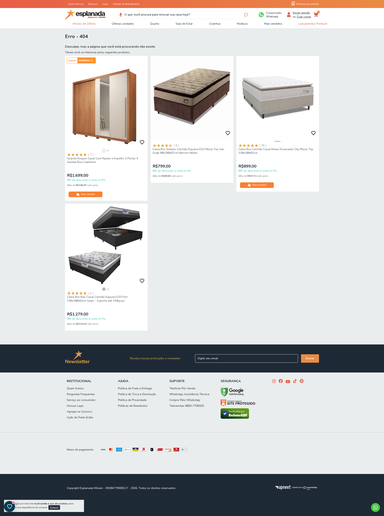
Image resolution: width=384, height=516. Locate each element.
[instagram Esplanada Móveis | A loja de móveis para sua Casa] (274, 381)
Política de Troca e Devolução (137, 394)
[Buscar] (245, 15)
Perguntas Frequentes (81, 394)
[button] (81, 60)
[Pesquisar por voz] (120, 15)
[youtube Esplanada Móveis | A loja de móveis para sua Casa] (288, 382)
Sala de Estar (184, 24)
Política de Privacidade (132, 400)
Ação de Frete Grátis (80, 417)
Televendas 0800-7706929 (186, 406)
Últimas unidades (123, 24)
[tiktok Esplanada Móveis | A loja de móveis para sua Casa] (295, 381)
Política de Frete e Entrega (135, 388)
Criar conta (304, 17)
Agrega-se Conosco (79, 412)
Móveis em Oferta (84, 24)
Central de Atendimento (126, 4)
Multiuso (242, 24)
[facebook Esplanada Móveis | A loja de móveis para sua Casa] (281, 381)
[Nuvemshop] (304, 489)
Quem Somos (76, 4)
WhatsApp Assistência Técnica (189, 394)
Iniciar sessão (301, 13)
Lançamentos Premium (313, 24)
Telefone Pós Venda (182, 388)
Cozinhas (215, 24)
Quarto (154, 24)
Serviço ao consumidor (81, 400)
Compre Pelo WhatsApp (184, 400)
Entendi (54, 507)
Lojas (105, 4)
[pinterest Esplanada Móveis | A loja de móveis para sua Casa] (302, 381)
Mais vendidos (273, 24)
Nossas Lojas (75, 406)
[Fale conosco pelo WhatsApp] (375, 507)
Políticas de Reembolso (133, 406)
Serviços (93, 4)
